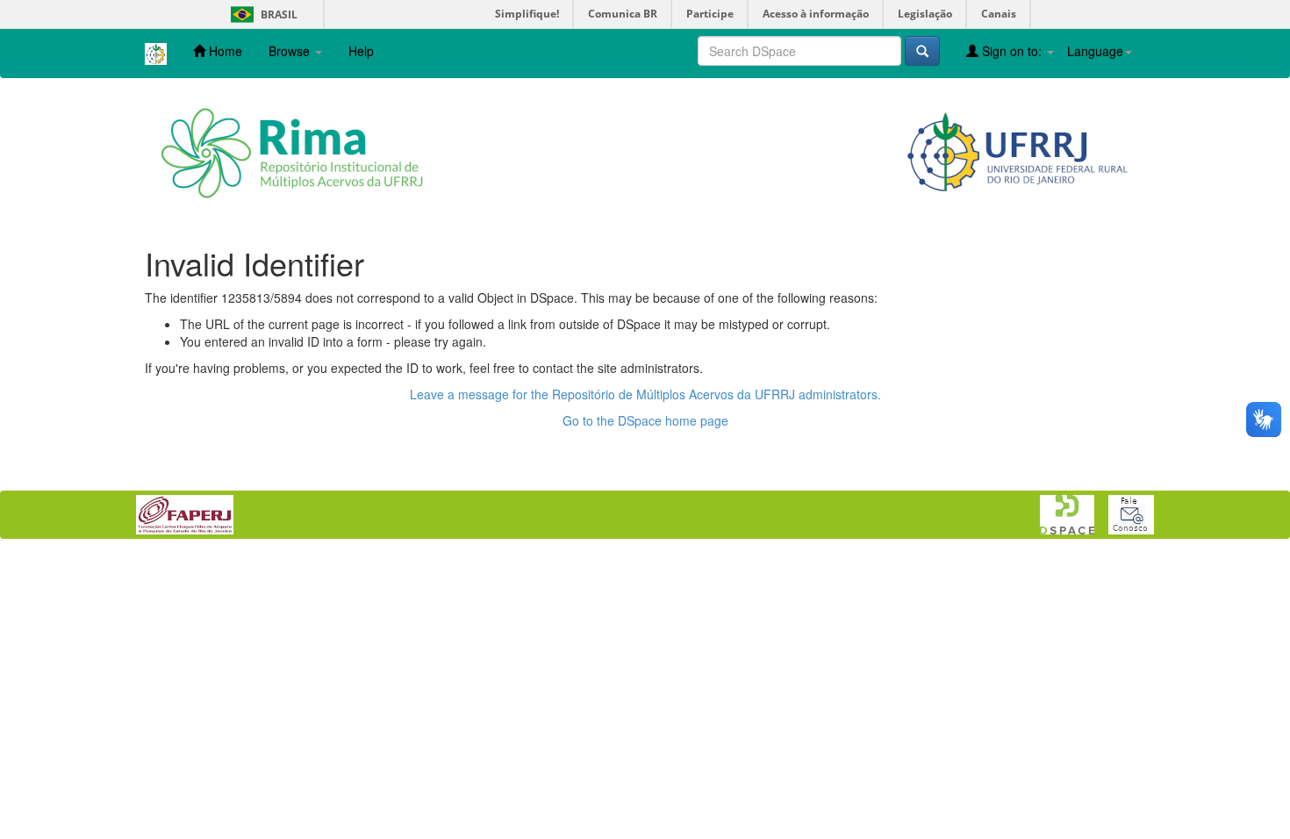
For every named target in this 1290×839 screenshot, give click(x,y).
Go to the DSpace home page (645, 420)
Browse (291, 51)
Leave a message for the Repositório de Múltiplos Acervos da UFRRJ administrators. (645, 394)
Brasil (261, 14)
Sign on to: (1011, 51)
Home (223, 51)
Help (361, 51)
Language (1095, 51)
